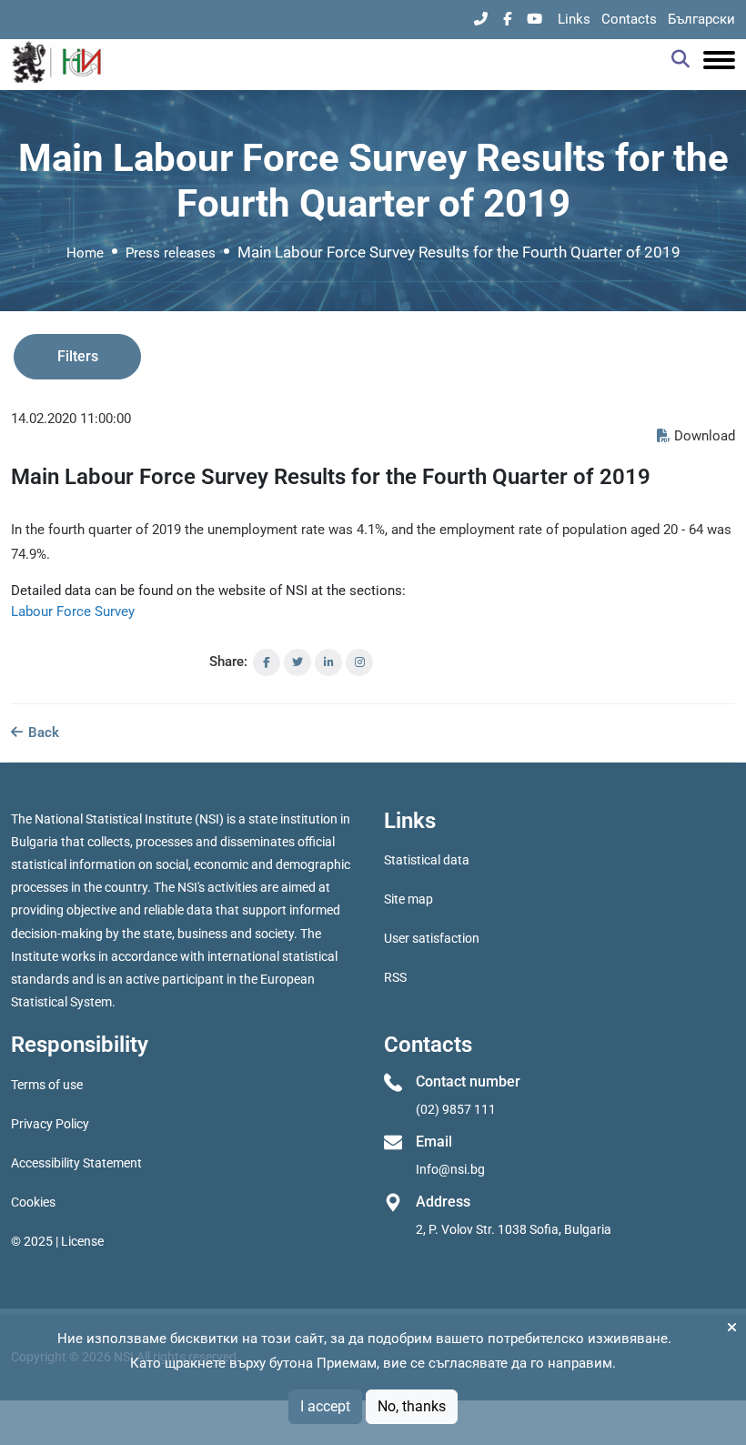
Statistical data (426, 860)
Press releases (171, 253)
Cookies (33, 1202)
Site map (408, 899)
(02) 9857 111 (456, 1109)
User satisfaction (431, 938)
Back (42, 732)
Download (704, 436)
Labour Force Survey (73, 611)
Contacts (629, 19)
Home (85, 253)
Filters (77, 356)
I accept (325, 1406)
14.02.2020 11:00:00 (71, 418)
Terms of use (47, 1084)
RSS (395, 977)
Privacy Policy (50, 1124)
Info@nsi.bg (450, 1169)
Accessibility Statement (76, 1163)
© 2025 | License (57, 1241)
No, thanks (412, 1406)
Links (574, 19)
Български (701, 19)
